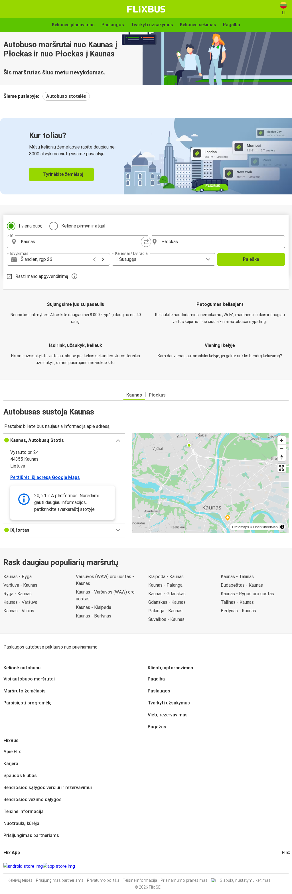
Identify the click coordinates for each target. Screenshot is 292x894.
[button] (64, 440)
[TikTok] (291, 866)
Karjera (10, 763)
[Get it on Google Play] (23, 866)
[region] (210, 483)
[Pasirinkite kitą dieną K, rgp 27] (103, 259)
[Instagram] (284, 866)
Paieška (251, 259)
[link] (146, 156)
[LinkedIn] (288, 866)
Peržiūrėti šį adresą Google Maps (45, 477)
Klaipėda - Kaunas (166, 576)
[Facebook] (282, 866)
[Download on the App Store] (59, 866)
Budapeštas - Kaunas (242, 585)
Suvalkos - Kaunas (166, 619)
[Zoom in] (281, 440)
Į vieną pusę (30, 226)
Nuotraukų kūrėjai (21, 823)
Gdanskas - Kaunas (167, 602)
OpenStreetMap (265, 526)
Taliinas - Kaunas (237, 602)
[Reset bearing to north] (281, 457)
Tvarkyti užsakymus (169, 703)
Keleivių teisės (20, 880)
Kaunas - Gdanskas (167, 593)
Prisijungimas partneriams (31, 835)
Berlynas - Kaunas (238, 610)
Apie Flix (12, 751)
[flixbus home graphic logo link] (146, 9)
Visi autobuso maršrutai (29, 679)
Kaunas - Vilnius (18, 610)
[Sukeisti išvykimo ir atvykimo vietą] (146, 242)
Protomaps (240, 526)
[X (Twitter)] (289, 866)
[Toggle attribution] (282, 526)
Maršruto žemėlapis (24, 691)
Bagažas (157, 727)
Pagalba (156, 679)
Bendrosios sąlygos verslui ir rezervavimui (47, 787)
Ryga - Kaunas (17, 593)
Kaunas (134, 395)
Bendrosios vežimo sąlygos (32, 799)
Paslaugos (159, 691)
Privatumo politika (103, 880)
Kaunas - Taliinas (237, 576)
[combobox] (81, 241)
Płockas (157, 395)
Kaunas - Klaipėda (93, 607)
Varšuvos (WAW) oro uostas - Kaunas (105, 580)
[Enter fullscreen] (281, 468)
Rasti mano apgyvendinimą (41, 276)
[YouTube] (286, 866)
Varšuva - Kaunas (20, 585)
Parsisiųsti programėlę (27, 703)
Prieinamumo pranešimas (184, 880)
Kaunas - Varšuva (20, 602)
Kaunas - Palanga (165, 585)
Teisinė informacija (23, 811)
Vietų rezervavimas (168, 715)
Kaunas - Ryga (17, 576)
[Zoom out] (281, 448)
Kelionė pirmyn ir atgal (83, 226)
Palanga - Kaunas (165, 610)
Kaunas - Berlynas (93, 616)
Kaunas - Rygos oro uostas (247, 593)
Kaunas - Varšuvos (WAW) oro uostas (105, 595)
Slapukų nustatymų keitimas (245, 880)
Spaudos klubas (20, 775)
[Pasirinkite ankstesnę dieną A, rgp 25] (94, 259)
